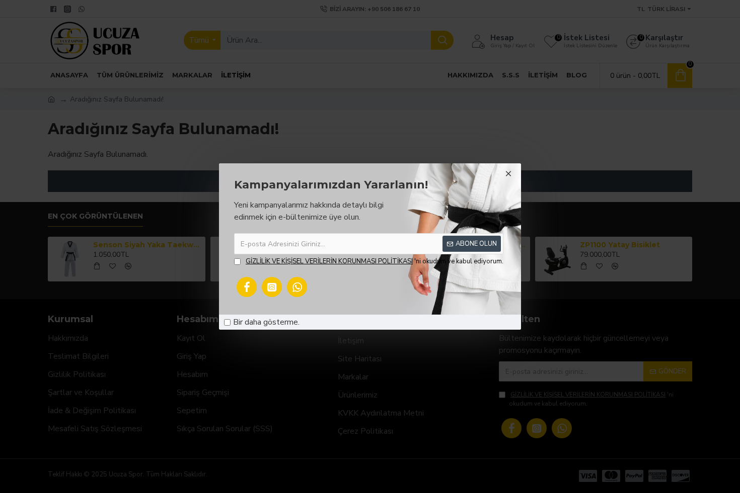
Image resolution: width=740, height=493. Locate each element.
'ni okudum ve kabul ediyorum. (374, 261)
